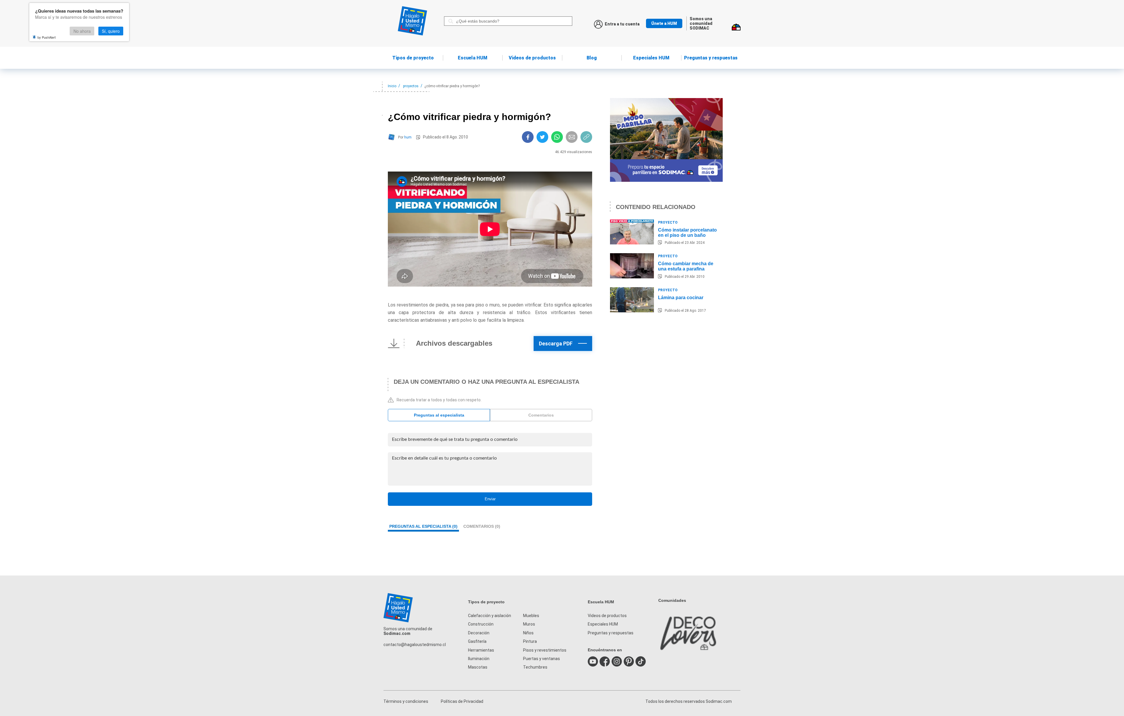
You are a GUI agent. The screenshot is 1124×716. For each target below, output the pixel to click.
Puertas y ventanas (541, 658)
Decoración (478, 633)
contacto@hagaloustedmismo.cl (414, 644)
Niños (528, 633)
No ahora (82, 31)
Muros (529, 624)
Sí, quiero (111, 31)
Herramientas (481, 650)
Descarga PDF (556, 343)
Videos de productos (607, 615)
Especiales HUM (651, 58)
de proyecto (413, 58)
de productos (532, 58)
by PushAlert (46, 37)
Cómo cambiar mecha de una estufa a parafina (685, 266)
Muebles (531, 615)
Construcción (481, 624)
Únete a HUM (664, 23)
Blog (592, 58)
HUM (472, 58)
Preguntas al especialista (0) (423, 526)
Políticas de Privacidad (462, 701)
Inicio (392, 86)
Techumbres (535, 667)
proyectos (411, 86)
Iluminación (478, 658)
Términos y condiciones (405, 701)
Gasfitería (477, 641)
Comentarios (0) (481, 526)
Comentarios (541, 415)
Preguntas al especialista (439, 415)
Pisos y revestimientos (544, 650)
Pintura (530, 641)
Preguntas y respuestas (711, 58)
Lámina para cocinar (680, 297)
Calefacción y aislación (489, 615)
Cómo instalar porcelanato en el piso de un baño (687, 232)
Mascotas (477, 667)
